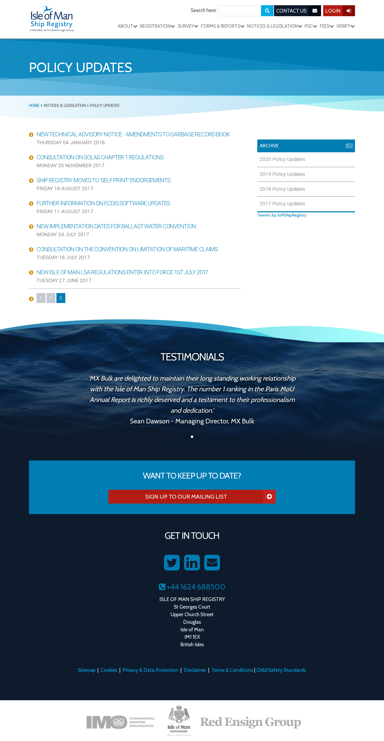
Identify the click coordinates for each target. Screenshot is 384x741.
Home (34, 105)
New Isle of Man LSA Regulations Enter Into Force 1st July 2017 (122, 272)
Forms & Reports (220, 26)
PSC (309, 26)
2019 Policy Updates (282, 174)
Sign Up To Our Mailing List (186, 496)
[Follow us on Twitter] (172, 563)
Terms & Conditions (232, 670)
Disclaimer (195, 670)
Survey (186, 26)
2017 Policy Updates (282, 204)
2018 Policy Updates (282, 189)
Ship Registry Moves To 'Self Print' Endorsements (103, 180)
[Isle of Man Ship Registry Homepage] (52, 19)
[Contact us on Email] (212, 563)
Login (332, 11)
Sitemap (86, 670)
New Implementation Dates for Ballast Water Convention (116, 226)
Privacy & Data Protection (150, 670)
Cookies (109, 670)
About (125, 26)
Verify (343, 26)
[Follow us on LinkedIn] (192, 563)
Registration (155, 26)
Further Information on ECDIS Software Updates (103, 203)
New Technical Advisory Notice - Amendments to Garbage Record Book (133, 134)
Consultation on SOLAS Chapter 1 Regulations (100, 157)
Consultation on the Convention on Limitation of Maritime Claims (127, 249)
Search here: (204, 10)
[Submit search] (267, 10)
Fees (324, 26)
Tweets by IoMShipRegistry (281, 215)
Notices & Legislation (272, 26)
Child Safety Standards (281, 670)
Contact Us (291, 11)
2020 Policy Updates (282, 159)
